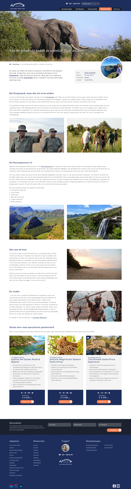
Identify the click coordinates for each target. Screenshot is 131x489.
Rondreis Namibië (91, 447)
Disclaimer (12, 473)
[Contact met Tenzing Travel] (65, 448)
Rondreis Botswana (91, 450)
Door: (78, 73)
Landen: (79, 80)
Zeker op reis (13, 452)
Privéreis (35, 450)
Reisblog (11, 463)
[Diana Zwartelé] (111, 67)
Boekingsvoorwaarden (15, 475)
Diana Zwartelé (90, 73)
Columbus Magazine (39, 317)
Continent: (80, 77)
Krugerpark (13, 75)
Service (11, 455)
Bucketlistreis (37, 463)
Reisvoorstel (105, 9)
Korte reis (36, 455)
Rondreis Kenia (108, 447)
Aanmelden (113, 430)
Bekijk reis (26, 402)
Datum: (79, 75)
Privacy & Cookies (14, 470)
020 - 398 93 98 (74, 4)
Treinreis (35, 452)
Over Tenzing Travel (14, 445)
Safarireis (36, 458)
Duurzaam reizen (14, 460)
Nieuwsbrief (15, 423)
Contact (11, 447)
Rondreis (35, 465)
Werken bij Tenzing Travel (16, 468)
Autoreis (35, 447)
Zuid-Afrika (28, 78)
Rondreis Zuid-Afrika (92, 445)
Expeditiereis (36, 460)
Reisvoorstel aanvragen (15, 450)
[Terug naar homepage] (65, 462)
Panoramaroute (46, 166)
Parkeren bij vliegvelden (15, 458)
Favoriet (35, 445)
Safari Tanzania (108, 445)
